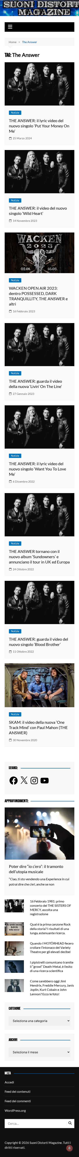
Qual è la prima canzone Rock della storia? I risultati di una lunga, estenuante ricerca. (50, 928)
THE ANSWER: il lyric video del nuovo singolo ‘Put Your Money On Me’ (39, 125)
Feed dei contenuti (17, 1091)
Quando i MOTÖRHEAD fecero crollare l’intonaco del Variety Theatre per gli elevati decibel (52, 947)
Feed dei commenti (18, 1101)
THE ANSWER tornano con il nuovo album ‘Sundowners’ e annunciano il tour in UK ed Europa (39, 556)
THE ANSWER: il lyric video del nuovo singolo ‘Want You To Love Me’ (37, 469)
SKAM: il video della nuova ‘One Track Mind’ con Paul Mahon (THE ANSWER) (38, 727)
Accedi (9, 1082)
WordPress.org (15, 1110)
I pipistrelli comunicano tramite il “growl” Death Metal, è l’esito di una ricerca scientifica (51, 966)
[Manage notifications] (69, 1148)
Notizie (15, 112)
